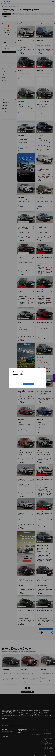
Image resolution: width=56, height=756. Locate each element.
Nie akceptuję (17, 383)
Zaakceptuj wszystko (28, 383)
